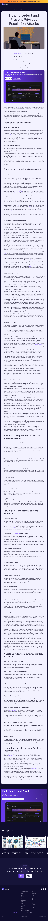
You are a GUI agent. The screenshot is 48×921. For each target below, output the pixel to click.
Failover (22, 908)
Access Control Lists (24, 901)
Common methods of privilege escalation (20, 61)
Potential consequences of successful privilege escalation (23, 63)
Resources (3, 9)
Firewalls (5, 637)
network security (12, 755)
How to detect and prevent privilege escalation (21, 65)
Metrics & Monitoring (23, 906)
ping (12, 317)
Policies (3, 916)
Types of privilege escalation (18, 59)
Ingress (12, 202)
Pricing (33, 891)
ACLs (14, 756)
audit (30, 266)
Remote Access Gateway (24, 896)
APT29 (29, 206)
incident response (13, 710)
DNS (22, 903)
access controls (24, 225)
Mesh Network (24, 893)
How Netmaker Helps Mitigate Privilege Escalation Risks (23, 69)
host (15, 192)
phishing (10, 134)
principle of (17, 533)
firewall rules (30, 259)
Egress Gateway (24, 891)
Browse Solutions (16, 78)
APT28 (17, 205)
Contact (33, 897)
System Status (33, 903)
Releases (34, 901)
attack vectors (14, 210)
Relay (22, 898)
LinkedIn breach (38, 344)
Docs (33, 895)
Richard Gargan (17, 53)
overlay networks (35, 768)
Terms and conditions (42, 916)
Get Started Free (8, 78)
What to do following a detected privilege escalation (22, 67)
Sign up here (16, 779)
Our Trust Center (34, 906)
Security (8, 9)
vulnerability (19, 191)
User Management (25, 910)
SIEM (14, 527)
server (5, 253)
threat (18, 107)
